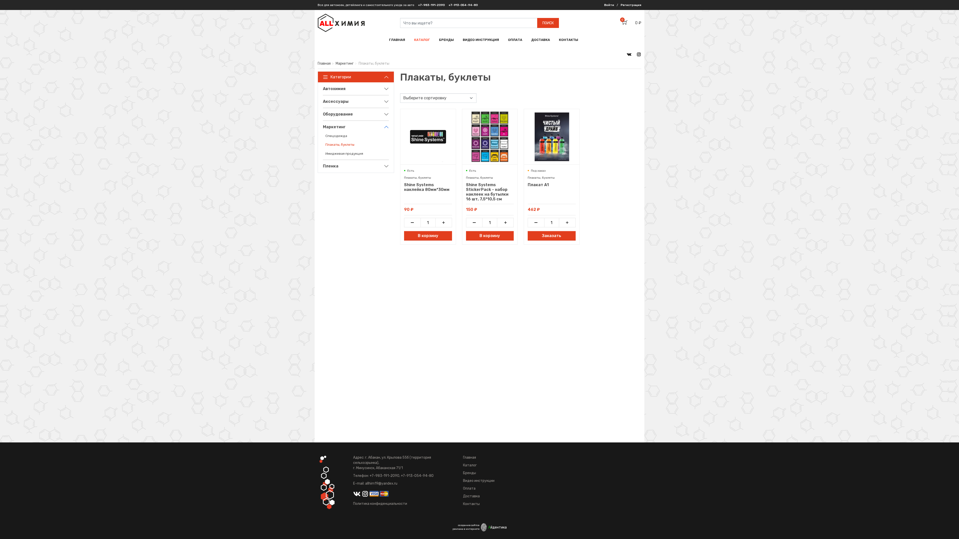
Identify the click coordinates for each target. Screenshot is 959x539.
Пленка (330, 166)
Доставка (471, 496)
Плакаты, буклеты (339, 144)
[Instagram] (638, 54)
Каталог (470, 465)
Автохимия (334, 88)
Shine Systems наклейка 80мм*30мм (427, 187)
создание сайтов (469, 525)
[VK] (629, 54)
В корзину (428, 235)
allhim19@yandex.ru (381, 483)
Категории (340, 77)
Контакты (471, 504)
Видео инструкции (478, 481)
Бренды (469, 473)
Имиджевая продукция (344, 153)
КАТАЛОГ (422, 40)
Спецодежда (336, 136)
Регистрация (631, 5)
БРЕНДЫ (446, 40)
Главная (324, 63)
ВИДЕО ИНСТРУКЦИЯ (481, 40)
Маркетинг (345, 63)
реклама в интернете (466, 529)
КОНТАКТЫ (568, 40)
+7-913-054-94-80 (463, 5)
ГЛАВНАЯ (397, 40)
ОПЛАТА (515, 40)
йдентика (497, 527)
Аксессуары (336, 101)
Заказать (551, 235)
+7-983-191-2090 (431, 5)
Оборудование (338, 114)
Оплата (469, 488)
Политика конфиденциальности (380, 504)
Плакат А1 (538, 184)
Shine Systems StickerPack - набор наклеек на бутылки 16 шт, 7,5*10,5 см (487, 192)
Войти (609, 5)
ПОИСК (548, 23)
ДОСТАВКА (540, 40)
